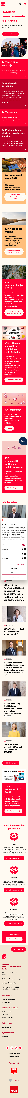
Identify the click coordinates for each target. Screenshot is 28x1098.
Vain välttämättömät (14, 577)
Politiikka (5, 1015)
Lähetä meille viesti (8, 999)
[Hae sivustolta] (20, 4)
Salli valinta (14, 572)
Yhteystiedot (6, 1002)
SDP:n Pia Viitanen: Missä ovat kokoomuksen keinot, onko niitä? (14, 631)
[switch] (24, 549)
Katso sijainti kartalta (9, 983)
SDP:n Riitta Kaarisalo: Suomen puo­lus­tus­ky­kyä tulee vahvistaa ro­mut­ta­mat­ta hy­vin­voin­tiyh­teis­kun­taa (14, 592)
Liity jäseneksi (6, 1027)
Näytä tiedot (20, 564)
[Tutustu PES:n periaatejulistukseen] (14, 1075)
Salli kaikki (14, 568)
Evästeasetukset (14, 1056)
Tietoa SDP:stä (7, 1012)
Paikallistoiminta (7, 1017)
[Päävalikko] (25, 4)
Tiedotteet (5, 1037)
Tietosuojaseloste (14, 1053)
